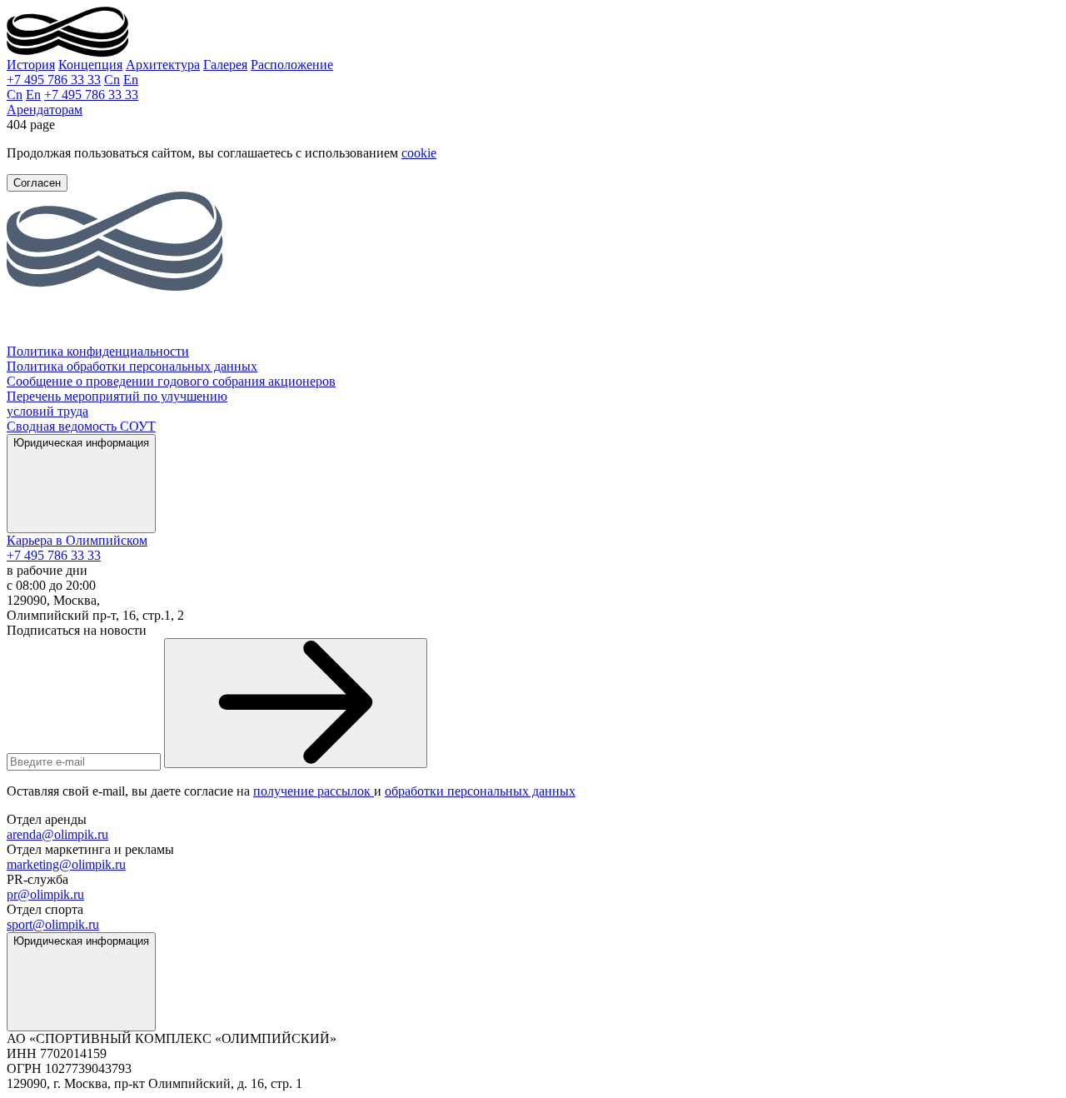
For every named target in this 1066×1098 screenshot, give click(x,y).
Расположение (292, 64)
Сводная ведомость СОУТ (81, 426)
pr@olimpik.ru (45, 894)
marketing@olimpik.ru (66, 864)
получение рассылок (313, 791)
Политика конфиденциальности (98, 351)
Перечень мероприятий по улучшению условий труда (117, 403)
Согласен (37, 183)
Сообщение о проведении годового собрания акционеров (171, 381)
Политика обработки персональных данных (132, 366)
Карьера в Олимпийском (77, 540)
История (31, 64)
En (130, 79)
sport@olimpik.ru (53, 924)
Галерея (225, 64)
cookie (418, 153)
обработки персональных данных (480, 791)
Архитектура (163, 64)
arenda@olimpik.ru (57, 834)
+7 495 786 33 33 (54, 79)
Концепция (90, 64)
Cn (112, 79)
